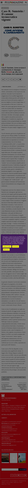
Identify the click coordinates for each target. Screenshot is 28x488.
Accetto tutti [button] (15, 246)
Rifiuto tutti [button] (6, 249)
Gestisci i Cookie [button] (7, 246)
